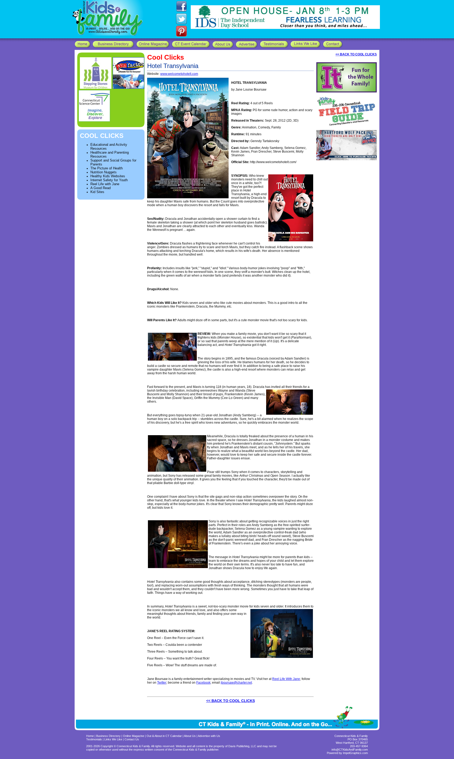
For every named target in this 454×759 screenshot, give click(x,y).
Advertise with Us (209, 735)
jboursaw (227, 682)
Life (282, 679)
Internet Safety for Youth (109, 180)
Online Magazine (133, 735)
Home (90, 735)
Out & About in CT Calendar (164, 735)
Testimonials (94, 739)
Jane (296, 679)
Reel (275, 679)
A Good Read (100, 188)
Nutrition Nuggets (103, 172)
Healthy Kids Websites (107, 176)
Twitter (161, 682)
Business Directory (108, 735)
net (249, 682)
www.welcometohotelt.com (179, 74)
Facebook (203, 682)
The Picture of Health (106, 168)
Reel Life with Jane (104, 184)
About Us (190, 735)
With (289, 679)
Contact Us (132, 739)
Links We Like (113, 739)
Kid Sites (97, 192)
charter (242, 682)
